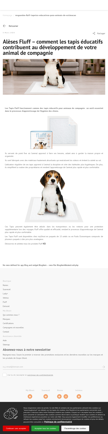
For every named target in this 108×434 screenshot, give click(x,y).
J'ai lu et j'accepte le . (31, 375)
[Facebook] (30, 396)
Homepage (7, 15)
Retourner (13, 26)
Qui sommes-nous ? (11, 315)
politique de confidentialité (40, 375)
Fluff (5, 302)
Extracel (6, 306)
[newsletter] (103, 366)
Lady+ (5, 293)
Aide (5, 340)
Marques (6, 319)
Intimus (6, 298)
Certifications (8, 323)
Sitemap (6, 344)
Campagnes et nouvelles (13, 327)
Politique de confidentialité (58, 421)
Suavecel (7, 289)
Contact (6, 331)
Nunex (5, 285)
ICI (44, 243)
